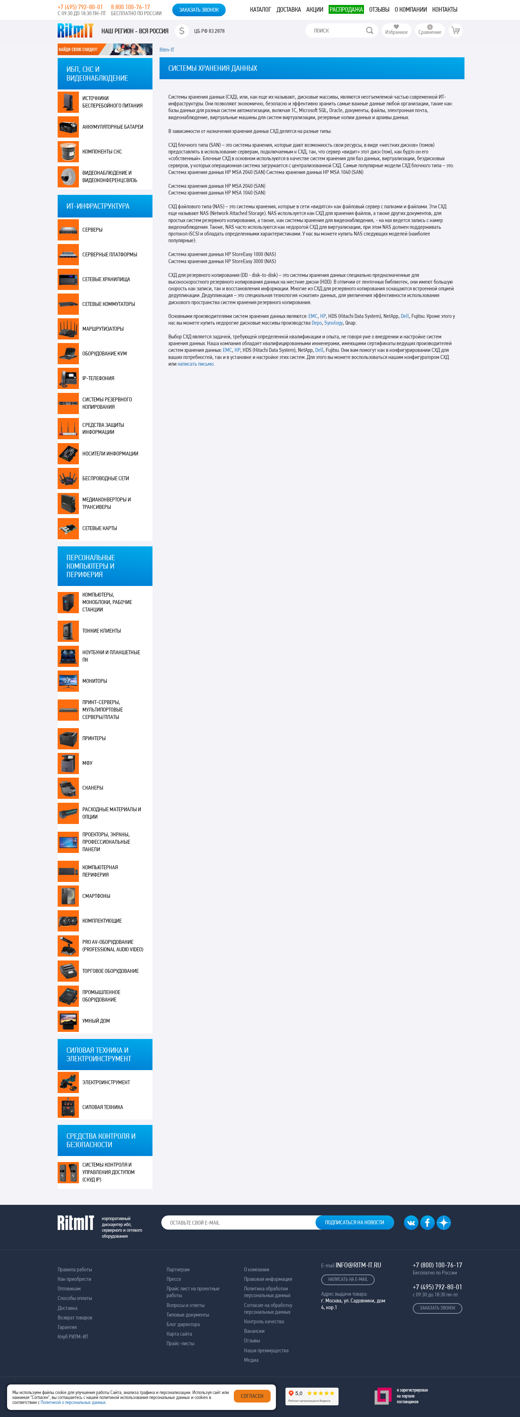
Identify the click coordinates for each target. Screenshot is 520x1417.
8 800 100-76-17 (130, 7)
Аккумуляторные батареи (112, 126)
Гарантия (67, 1327)
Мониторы (94, 681)
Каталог (260, 9)
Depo (317, 322)
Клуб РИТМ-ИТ (73, 1336)
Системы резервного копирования (107, 403)
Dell (405, 316)
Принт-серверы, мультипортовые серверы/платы (102, 709)
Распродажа (346, 9)
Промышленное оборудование (101, 996)
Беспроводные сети (105, 478)
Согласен (252, 1396)
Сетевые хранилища (106, 279)
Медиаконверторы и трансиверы (106, 503)
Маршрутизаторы (103, 328)
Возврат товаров (75, 1317)
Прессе (174, 1279)
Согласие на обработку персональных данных (268, 1308)
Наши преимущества (266, 1350)
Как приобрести (74, 1279)
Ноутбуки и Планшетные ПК (111, 656)
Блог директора (183, 1324)
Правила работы (75, 1269)
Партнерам (178, 1269)
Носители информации (110, 453)
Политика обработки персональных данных (267, 1292)
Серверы (92, 229)
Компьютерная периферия (100, 871)
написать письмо (196, 363)
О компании (411, 9)
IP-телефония (98, 378)
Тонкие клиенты (101, 630)
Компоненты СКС (102, 151)
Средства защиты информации (103, 429)
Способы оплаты (75, 1298)
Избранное (396, 32)
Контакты (444, 9)
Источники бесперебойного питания (112, 102)
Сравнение (429, 32)
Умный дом (96, 1020)
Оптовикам (69, 1288)
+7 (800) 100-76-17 (437, 1265)
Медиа (251, 1360)
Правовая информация (268, 1279)
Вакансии (254, 1331)
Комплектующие (102, 920)
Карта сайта (179, 1333)
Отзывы (379, 9)
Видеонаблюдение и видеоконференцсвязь (109, 176)
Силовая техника (102, 1107)
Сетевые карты (99, 528)
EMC (313, 316)
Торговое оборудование (110, 971)
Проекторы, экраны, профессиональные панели (106, 842)
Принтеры (94, 738)
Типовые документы (188, 1314)
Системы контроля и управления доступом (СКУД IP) (108, 1172)
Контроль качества (264, 1321)
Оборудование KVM (104, 353)
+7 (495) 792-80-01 (80, 7)
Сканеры (92, 787)
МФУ (87, 763)
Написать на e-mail (348, 1279)
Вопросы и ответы (185, 1305)
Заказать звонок (199, 9)
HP (323, 316)
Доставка (289, 9)
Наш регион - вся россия (135, 31)
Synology (333, 322)
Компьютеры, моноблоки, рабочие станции (107, 602)
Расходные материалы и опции (111, 813)
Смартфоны (96, 896)
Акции (314, 9)
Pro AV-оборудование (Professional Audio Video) (112, 946)
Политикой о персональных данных (73, 1402)
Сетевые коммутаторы (108, 304)
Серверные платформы (109, 254)
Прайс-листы (180, 1343)
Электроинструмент (106, 1082)
